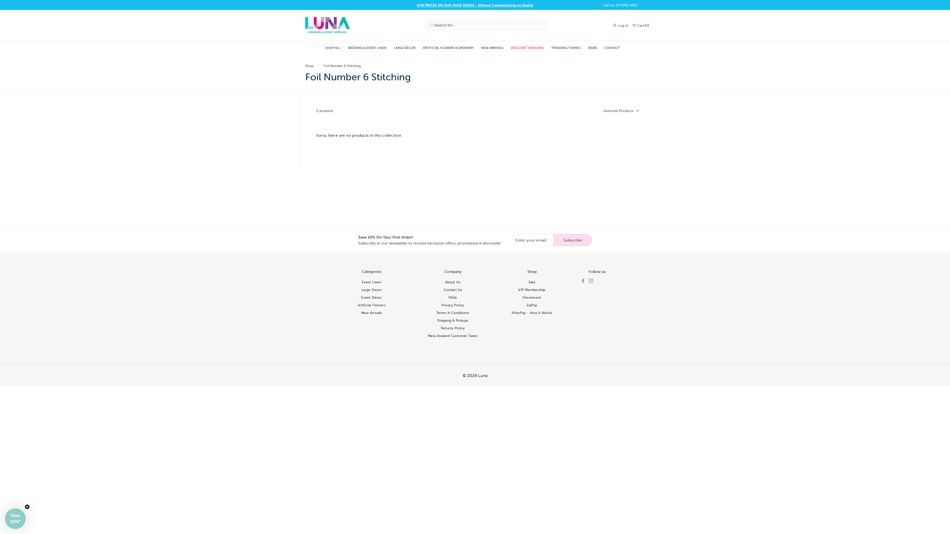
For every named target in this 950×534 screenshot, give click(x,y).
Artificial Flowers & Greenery (448, 48)
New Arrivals (492, 48)
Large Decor (404, 48)
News (592, 48)
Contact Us (475, 5)
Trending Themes (566, 48)
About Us (452, 282)
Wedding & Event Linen (367, 48)
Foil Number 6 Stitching (342, 66)
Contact (612, 48)
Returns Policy (453, 328)
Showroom (531, 297)
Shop (309, 66)
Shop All (332, 48)
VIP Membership (532, 290)
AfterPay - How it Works (532, 313)
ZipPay (531, 305)
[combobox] (486, 25)
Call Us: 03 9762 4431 (620, 5)
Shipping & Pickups (452, 320)
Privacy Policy (452, 305)
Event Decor (371, 297)
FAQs (453, 297)
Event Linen (371, 282)
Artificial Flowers (371, 305)
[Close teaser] (27, 506)
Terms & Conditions (452, 313)
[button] (15, 518)
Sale (532, 282)
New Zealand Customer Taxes (452, 336)
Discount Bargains (527, 48)
